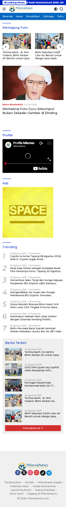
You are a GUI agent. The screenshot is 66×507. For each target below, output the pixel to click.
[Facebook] (17, 473)
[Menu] (5, 9)
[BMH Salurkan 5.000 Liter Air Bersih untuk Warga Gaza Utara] (49, 41)
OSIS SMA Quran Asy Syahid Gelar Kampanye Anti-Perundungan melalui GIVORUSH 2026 (42, 369)
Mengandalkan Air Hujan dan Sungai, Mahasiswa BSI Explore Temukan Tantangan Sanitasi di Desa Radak (32, 294)
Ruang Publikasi (45, 489)
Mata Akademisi (13, 104)
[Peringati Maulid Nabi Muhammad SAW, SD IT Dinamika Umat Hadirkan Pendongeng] (13, 385)
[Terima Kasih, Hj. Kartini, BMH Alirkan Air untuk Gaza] (13, 354)
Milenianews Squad (49, 482)
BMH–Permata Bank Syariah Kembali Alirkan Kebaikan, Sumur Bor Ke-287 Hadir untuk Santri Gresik (36, 330)
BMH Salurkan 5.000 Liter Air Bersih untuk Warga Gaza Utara (48, 55)
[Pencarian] (61, 9)
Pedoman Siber (19, 486)
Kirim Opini (17, 493)
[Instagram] (30, 473)
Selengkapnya (32, 428)
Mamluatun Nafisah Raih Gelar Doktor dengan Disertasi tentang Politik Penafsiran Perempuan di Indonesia (33, 318)
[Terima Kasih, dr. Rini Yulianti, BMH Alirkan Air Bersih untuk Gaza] (17, 41)
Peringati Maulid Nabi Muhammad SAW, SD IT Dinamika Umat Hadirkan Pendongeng (40, 384)
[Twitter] (24, 473)
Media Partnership (44, 486)
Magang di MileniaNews (42, 493)
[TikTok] (43, 473)
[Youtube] (36, 473)
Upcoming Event (21, 489)
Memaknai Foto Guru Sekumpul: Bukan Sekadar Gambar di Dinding (30, 111)
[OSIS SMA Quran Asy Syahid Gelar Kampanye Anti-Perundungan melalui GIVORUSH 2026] (13, 369)
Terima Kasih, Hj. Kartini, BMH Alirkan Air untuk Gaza (42, 353)
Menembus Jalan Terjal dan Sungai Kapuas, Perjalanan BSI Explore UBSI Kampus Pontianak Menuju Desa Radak (36, 282)
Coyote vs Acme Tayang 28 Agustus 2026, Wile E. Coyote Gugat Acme (35, 258)
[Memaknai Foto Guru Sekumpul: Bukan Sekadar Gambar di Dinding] (33, 83)
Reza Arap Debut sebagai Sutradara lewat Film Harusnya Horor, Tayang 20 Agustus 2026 (35, 270)
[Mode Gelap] (56, 9)
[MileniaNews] (20, 9)
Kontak (29, 482)
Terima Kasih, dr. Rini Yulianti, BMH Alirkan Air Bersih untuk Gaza (16, 55)
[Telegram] (49, 473)
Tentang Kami (12, 482)
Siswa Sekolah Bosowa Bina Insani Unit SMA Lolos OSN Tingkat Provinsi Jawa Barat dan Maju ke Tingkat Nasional (34, 306)
